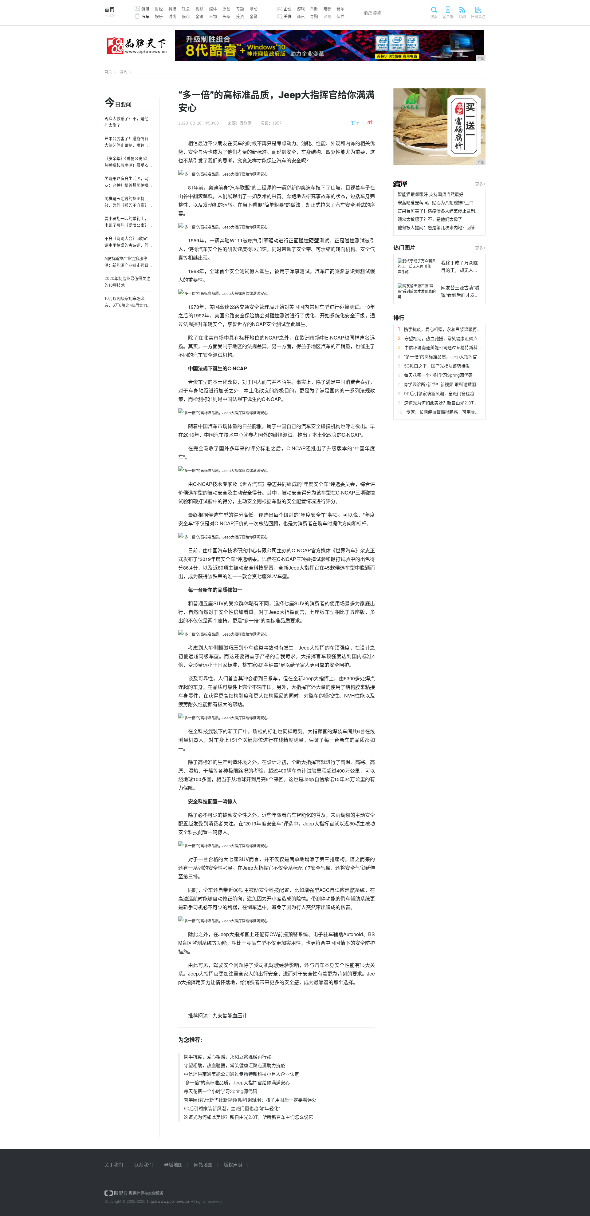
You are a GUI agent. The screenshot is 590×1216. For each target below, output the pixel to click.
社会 (186, 8)
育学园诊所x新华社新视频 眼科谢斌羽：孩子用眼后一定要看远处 (250, 1100)
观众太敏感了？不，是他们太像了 (430, 219)
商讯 (301, 16)
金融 (254, 16)
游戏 (301, 8)
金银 (199, 16)
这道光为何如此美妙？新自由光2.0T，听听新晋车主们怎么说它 (248, 1117)
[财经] (400, 184)
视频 (199, 8)
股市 (186, 16)
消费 (368, 12)
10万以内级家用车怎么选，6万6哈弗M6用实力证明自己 (127, 305)
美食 (288, 16)
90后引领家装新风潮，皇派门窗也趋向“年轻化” (232, 1108)
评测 (327, 16)
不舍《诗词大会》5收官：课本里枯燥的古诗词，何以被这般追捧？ (127, 245)
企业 (288, 8)
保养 (340, 16)
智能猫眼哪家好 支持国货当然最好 (430, 194)
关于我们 (113, 1165)
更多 (479, 183)
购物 (377, 12)
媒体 (213, 8)
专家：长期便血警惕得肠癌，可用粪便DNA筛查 (451, 412)
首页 (109, 12)
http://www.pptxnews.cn (168, 1201)
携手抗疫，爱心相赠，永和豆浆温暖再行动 (227, 1057)
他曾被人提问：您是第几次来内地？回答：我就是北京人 (451, 227)
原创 (226, 8)
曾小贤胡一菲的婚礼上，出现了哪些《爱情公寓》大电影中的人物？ (126, 225)
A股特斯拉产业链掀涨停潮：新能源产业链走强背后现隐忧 (126, 265)
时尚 (172, 16)
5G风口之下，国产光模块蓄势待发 (437, 365)
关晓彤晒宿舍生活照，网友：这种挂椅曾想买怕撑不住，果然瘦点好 (126, 185)
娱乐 (159, 16)
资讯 (145, 8)
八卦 (314, 8)
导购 (314, 16)
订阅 (462, 16)
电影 (327, 8)
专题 (240, 8)
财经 (159, 8)
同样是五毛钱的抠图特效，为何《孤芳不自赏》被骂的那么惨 (126, 205)
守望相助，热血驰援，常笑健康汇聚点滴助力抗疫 (234, 1065)
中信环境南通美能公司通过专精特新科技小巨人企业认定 (241, 1074)
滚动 (254, 8)
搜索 (434, 16)
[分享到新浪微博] (370, 122)
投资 (240, 16)
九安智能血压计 (230, 1015)
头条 (226, 16)
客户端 (448, 16)
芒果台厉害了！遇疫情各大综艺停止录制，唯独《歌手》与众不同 (460, 210)
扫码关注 (478, 16)
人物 (213, 16)
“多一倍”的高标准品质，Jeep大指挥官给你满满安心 (237, 1083)
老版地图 (173, 1165)
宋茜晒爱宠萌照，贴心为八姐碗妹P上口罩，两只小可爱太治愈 (457, 202)
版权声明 (233, 1165)
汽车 (145, 16)
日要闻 (118, 103)
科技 (172, 8)
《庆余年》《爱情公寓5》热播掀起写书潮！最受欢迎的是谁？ (126, 165)
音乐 (340, 8)
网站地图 (203, 1165)
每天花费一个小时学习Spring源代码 (220, 1091)
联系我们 (143, 1165)
